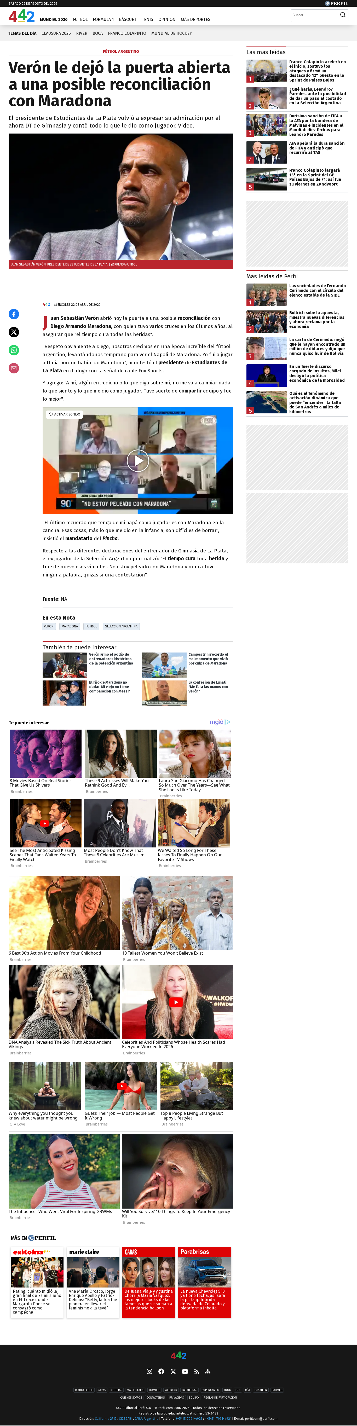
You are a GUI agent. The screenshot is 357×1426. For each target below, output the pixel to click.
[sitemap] (207, 1372)
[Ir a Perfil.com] (336, 4)
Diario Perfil (84, 1390)
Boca (98, 33)
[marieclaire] (93, 1253)
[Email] (14, 368)
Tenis (147, 19)
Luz (237, 1390)
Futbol (91, 626)
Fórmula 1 (103, 19)
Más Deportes (195, 19)
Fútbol (80, 19)
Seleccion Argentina (121, 626)
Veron (49, 626)
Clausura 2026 (56, 33)
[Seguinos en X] (173, 1372)
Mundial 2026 (54, 19)
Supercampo (210, 1390)
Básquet (127, 19)
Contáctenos (156, 1397)
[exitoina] (37, 1253)
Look (227, 1390)
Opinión (167, 19)
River (81, 33)
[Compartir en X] (14, 332)
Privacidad (176, 1397)
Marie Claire (135, 1390)
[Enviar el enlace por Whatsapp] (14, 350)
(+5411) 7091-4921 (189, 1419)
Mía (247, 1390)
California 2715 (106, 1419)
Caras (102, 1390)
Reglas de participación (220, 1397)
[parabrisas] (204, 1253)
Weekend (171, 1390)
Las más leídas (266, 52)
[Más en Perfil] (41, 1238)
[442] (178, 1356)
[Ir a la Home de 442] (21, 20)
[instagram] (149, 1372)
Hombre (154, 1390)
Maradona (70, 626)
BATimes (277, 1390)
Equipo (194, 1397)
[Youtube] (185, 1372)
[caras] (148, 1253)
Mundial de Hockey (171, 33)
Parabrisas (189, 1390)
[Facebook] (161, 1372)
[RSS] (196, 1372)
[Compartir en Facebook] (14, 314)
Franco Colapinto (127, 33)
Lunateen (261, 1390)
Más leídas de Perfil (272, 276)
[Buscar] (343, 15)
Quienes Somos (131, 1397)
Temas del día (22, 33)
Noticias (116, 1390)
